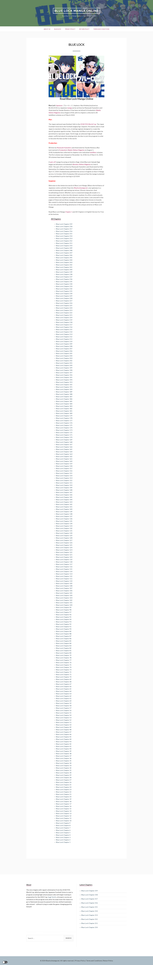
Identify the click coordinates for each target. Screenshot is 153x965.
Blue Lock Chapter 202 (64, 361)
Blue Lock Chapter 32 (63, 768)
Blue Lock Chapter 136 (64, 519)
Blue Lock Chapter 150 (64, 485)
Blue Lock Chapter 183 (64, 406)
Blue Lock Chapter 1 (63, 842)
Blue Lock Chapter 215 (64, 329)
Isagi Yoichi (52, 897)
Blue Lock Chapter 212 (64, 337)
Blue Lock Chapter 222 (64, 313)
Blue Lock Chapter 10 (63, 821)
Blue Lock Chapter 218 (64, 322)
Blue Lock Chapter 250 (64, 246)
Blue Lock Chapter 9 (63, 823)
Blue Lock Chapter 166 (64, 447)
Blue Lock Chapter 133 (64, 526)
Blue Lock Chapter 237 (64, 277)
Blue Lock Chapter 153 (64, 478)
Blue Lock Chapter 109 (64, 583)
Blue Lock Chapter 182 (64, 408)
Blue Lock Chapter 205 (64, 353)
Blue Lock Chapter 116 (64, 567)
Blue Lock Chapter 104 (64, 595)
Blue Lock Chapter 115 (64, 569)
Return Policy (84, 29)
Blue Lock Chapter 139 (64, 511)
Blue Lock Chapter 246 (64, 255)
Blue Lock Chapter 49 (63, 727)
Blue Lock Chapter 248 (64, 250)
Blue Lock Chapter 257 (64, 229)
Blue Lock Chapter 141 (64, 507)
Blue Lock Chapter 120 (64, 557)
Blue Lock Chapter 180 (64, 413)
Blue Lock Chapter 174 (64, 428)
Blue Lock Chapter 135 (64, 521)
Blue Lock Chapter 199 (64, 368)
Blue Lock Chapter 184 (64, 404)
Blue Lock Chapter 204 (64, 356)
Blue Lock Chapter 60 (63, 701)
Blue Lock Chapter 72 (63, 672)
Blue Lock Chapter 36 (63, 758)
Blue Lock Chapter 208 (64, 346)
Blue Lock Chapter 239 (64, 272)
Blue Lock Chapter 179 (64, 416)
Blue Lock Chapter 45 (63, 737)
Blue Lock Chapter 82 (63, 648)
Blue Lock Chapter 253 (64, 238)
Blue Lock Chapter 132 (64, 528)
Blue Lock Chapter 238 (64, 274)
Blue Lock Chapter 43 (63, 741)
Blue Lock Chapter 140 (64, 509)
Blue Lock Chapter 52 (63, 720)
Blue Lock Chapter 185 (64, 401)
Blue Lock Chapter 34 (63, 763)
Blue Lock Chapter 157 (64, 468)
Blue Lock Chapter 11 (63, 818)
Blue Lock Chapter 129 (64, 535)
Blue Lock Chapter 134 (64, 523)
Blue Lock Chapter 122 (64, 552)
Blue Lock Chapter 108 (64, 586)
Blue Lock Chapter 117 (64, 564)
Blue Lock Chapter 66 (63, 686)
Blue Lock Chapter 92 (63, 624)
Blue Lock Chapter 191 (64, 387)
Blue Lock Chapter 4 (63, 835)
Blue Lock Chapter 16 (63, 806)
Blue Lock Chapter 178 (64, 418)
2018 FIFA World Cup (88, 124)
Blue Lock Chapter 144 (64, 500)
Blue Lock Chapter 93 (63, 622)
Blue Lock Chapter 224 (64, 308)
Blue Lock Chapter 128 (64, 538)
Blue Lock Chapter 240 (64, 270)
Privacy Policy (70, 29)
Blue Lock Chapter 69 (63, 679)
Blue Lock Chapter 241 (64, 267)
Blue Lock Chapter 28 (63, 777)
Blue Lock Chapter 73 (63, 670)
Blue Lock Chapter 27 (63, 780)
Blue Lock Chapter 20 (63, 797)
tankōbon (93, 152)
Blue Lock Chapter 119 (64, 559)
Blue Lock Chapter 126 (64, 543)
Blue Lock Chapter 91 (63, 626)
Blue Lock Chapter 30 (63, 773)
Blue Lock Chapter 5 (63, 833)
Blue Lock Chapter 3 (63, 837)
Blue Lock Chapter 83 (63, 646)
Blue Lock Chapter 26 (63, 782)
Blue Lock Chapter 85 (63, 641)
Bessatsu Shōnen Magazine (82, 164)
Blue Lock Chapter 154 (64, 476)
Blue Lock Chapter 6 (63, 830)
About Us (47, 29)
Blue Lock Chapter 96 (63, 615)
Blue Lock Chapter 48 (63, 730)
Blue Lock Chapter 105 (64, 593)
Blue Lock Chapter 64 (63, 691)
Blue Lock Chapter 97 (63, 612)
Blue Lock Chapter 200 (64, 365)
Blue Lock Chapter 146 (64, 495)
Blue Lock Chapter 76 (63, 662)
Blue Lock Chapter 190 (64, 389)
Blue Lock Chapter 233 (64, 286)
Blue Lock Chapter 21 (63, 794)
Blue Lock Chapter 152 (64, 480)
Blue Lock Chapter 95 (63, 617)
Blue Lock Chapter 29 (63, 775)
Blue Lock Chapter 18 (63, 801)
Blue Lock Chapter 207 (64, 349)
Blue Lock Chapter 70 (63, 677)
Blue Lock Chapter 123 (64, 550)
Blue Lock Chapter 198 (64, 370)
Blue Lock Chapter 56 (63, 710)
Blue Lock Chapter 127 (64, 540)
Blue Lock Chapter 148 (64, 490)
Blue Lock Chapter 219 (64, 320)
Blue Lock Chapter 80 (63, 653)
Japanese (59, 105)
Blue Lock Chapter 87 (63, 636)
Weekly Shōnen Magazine (76, 150)
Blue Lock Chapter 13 (63, 813)
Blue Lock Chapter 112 (64, 576)
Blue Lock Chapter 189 (64, 392)
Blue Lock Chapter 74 (63, 667)
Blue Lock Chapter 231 (64, 291)
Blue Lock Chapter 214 (64, 332)
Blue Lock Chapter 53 (63, 718)
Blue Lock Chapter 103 (64, 598)
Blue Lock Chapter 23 (63, 789)
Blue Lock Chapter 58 (63, 706)
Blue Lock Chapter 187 (64, 396)
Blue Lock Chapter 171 (64, 435)
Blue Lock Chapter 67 (63, 684)
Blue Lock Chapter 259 (64, 224)
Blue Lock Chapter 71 (63, 674)
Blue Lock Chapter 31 (63, 770)
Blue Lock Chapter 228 (64, 298)
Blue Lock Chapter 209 (64, 344)
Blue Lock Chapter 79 (63, 655)
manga (69, 108)
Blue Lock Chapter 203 (64, 358)
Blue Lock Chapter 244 (64, 260)
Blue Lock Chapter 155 (64, 473)
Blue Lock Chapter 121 (64, 555)
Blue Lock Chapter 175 (64, 425)
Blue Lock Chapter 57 (63, 708)
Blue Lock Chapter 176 (64, 423)
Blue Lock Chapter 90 (63, 629)
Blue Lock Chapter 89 (63, 631)
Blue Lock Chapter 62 (63, 696)
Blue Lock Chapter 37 (63, 756)
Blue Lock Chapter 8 (63, 825)
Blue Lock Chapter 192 (64, 385)
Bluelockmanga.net (81, 188)
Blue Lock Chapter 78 (63, 658)
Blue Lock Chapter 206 (64, 351)
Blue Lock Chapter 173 (64, 430)
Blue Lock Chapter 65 (63, 689)
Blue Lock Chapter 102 (64, 600)
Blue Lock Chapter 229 (64, 296)
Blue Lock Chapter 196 (64, 375)
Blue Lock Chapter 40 (63, 749)
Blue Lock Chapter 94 (63, 619)
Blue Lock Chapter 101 (64, 603)
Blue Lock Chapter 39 (63, 751)
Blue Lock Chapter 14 (63, 811)
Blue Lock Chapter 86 (63, 638)
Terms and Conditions (101, 29)
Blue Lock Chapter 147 (64, 492)
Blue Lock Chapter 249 (64, 248)
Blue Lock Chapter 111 (64, 579)
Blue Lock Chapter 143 (64, 502)
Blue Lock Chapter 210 (64, 341)
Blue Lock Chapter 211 (64, 339)
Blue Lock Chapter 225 (64, 305)
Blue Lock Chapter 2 (63, 840)
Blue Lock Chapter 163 (64, 454)
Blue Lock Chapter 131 (64, 531)
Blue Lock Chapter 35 (63, 761)
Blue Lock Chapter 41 (63, 746)
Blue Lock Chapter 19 (63, 799)
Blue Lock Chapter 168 (64, 442)
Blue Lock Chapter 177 (64, 420)
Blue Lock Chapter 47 (63, 732)
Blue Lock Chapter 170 (64, 437)
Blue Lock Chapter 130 (64, 533)
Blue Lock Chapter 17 (63, 804)
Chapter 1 (68, 212)
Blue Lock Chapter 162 (64, 456)
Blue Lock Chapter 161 (64, 459)
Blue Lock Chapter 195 (64, 377)
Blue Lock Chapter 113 (64, 574)
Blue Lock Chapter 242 (64, 265)
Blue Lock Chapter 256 (64, 231)
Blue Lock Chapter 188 (64, 394)
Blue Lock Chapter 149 (64, 488)
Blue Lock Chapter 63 (63, 694)
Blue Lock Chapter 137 (64, 516)
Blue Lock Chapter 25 (63, 785)
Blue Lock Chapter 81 (63, 650)
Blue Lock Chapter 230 (64, 293)
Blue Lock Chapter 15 (63, 809)
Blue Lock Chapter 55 (63, 713)
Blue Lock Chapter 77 (63, 660)
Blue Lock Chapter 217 (64, 325)
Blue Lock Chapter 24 (63, 787)
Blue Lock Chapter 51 (63, 722)
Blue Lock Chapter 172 (64, 432)
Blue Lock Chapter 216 (64, 327)
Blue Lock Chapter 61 (63, 698)
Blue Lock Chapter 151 (64, 483)
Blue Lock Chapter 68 (63, 682)
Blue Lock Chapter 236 (64, 279)
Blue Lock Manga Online (76, 11)
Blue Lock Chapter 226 (64, 303)
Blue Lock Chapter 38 (63, 753)
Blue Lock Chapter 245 (64, 258)
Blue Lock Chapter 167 (64, 444)
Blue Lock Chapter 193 (64, 382)
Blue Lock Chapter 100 (64, 605)
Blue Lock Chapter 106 (64, 591)
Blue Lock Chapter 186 (64, 399)
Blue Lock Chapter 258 (64, 226)
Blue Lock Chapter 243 (64, 262)
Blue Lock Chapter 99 (63, 607)
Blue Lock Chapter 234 (64, 284)
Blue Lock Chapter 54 (63, 715)
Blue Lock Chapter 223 (64, 310)
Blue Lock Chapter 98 (63, 610)
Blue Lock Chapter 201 (64, 363)
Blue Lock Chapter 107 (64, 588)
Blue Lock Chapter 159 (64, 464)
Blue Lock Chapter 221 (64, 315)
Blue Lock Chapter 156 (64, 471)
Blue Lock (57, 29)
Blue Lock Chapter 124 (64, 547)
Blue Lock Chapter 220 (64, 317)
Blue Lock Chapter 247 (64, 253)
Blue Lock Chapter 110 (64, 581)
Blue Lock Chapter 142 (64, 504)
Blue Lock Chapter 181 (64, 411)
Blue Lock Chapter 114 (64, 571)
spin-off (53, 162)
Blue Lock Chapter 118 (64, 562)
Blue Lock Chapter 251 (64, 243)
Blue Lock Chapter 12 (63, 816)
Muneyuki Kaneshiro (64, 148)
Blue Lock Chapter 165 (64, 449)
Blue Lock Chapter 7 (63, 828)
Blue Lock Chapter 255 (64, 234)
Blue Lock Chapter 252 (64, 241)
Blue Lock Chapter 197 (64, 373)
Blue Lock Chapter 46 (63, 734)
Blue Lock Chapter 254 (64, 236)
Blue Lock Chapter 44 (63, 739)
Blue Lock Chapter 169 (64, 440)
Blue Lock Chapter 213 (64, 334)
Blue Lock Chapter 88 (63, 634)
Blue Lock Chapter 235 (64, 281)
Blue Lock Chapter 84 (63, 643)
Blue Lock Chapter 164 (64, 452)
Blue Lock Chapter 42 (63, 744)
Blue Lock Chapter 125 (64, 545)
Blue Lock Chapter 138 (64, 514)
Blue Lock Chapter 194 (64, 380)
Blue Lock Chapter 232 (64, 289)
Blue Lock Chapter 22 (63, 792)
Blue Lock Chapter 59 (63, 703)
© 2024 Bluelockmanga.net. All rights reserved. (57, 961)
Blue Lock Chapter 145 (64, 497)
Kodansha (62, 150)
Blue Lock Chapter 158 (64, 466)
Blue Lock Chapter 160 (64, 461)
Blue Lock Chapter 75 (63, 665)
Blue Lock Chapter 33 (63, 765)
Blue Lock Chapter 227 (64, 301)
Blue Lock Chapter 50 (63, 725)
